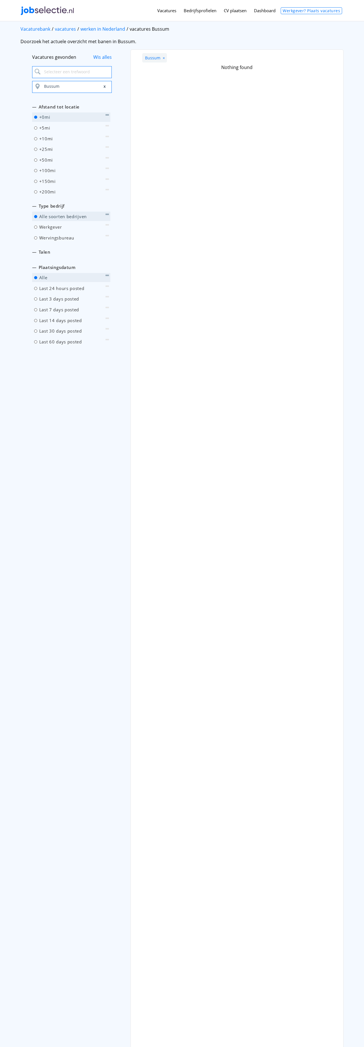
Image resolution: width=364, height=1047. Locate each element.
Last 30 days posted (60, 331)
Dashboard (265, 10)
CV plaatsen (235, 10)
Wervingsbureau (56, 238)
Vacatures (166, 10)
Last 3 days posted (58, 299)
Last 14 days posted (60, 320)
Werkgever (50, 227)
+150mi (47, 181)
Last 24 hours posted (61, 288)
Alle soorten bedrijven (62, 216)
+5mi (44, 128)
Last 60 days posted (60, 342)
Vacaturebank (35, 29)
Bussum (155, 58)
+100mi (47, 170)
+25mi (45, 149)
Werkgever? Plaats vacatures (311, 10)
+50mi (45, 160)
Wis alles (102, 57)
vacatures (65, 29)
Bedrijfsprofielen (200, 10)
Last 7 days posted (58, 309)
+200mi (47, 192)
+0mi (44, 117)
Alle (42, 277)
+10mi (45, 138)
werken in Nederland (102, 29)
